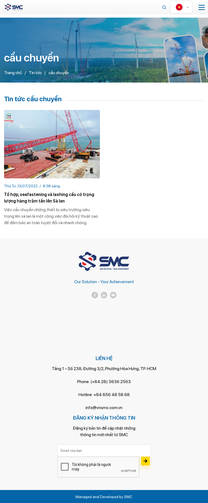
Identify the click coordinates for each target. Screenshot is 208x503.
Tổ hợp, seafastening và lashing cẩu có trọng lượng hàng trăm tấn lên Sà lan (49, 198)
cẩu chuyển (58, 72)
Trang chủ (13, 72)
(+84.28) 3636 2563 (110, 381)
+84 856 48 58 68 (111, 394)
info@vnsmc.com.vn (104, 407)
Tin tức (35, 72)
